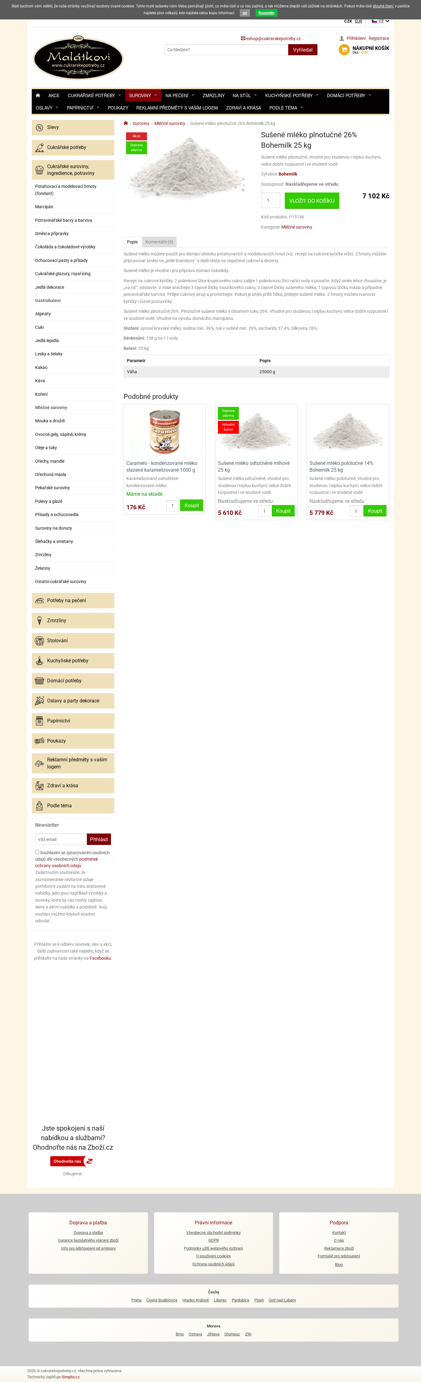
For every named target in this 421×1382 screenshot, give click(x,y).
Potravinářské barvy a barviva (63, 220)
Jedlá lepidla (47, 340)
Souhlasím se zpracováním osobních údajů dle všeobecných (72, 859)
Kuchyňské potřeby (289, 95)
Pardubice (240, 1300)
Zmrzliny (214, 95)
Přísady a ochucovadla (57, 514)
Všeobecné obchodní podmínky (213, 1232)
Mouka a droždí (50, 420)
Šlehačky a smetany (54, 541)
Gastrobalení (48, 300)
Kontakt (339, 1232)
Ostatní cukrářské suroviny (60, 581)
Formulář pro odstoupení (339, 1256)
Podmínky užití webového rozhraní (213, 1248)
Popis (132, 241)
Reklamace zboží (339, 1248)
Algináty (43, 313)
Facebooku (100, 958)
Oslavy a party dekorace (73, 701)
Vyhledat (303, 49)
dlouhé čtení (383, 6)
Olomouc (232, 1334)
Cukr (39, 327)
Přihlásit (99, 839)
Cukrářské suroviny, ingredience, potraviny (71, 169)
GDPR (213, 1240)
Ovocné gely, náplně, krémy (60, 434)
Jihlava (213, 1334)
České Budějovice (162, 1300)
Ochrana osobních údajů (213, 1264)
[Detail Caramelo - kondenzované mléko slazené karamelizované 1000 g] (164, 431)
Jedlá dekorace (49, 287)
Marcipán (44, 206)
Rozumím (266, 13)
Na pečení (177, 95)
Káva (40, 380)
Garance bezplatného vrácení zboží (88, 1240)
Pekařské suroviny (52, 487)
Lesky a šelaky (49, 353)
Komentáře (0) (159, 241)
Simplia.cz (71, 1377)
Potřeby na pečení (66, 600)
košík (371, 50)
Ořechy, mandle (49, 461)
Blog (339, 1264)
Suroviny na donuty (53, 528)
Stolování (57, 640)
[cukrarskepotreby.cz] (79, 57)
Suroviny (140, 95)
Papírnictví (80, 108)
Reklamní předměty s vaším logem (177, 108)
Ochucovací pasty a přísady (61, 260)
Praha (136, 1300)
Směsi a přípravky (52, 233)
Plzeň (259, 1300)
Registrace (379, 38)
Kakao (41, 367)
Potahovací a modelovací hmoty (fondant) (65, 190)
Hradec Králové (195, 1300)
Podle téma (283, 108)
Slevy (53, 127)
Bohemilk (288, 174)
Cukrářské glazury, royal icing (63, 273)
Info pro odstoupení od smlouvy (88, 1248)
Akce (53, 95)
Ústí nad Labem (282, 1300)
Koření (41, 394)
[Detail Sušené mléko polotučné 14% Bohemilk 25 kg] (347, 431)
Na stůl (242, 95)
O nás (339, 1240)
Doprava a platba (88, 1232)
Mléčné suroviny (51, 407)
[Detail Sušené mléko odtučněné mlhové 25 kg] (256, 431)
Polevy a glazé (48, 501)
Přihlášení (356, 38)
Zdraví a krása (243, 108)
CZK (348, 21)
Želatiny (42, 568)
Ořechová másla (50, 474)
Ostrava (195, 1334)
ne (245, 13)
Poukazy (118, 108)
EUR (358, 21)
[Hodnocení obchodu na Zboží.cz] (73, 1160)
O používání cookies (213, 1256)
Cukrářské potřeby (91, 95)
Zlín (248, 1334)
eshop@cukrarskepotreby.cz (273, 38)
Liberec (220, 1300)
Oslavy (44, 108)
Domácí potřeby (346, 95)
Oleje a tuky (46, 447)
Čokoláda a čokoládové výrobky (65, 246)
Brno (180, 1334)
